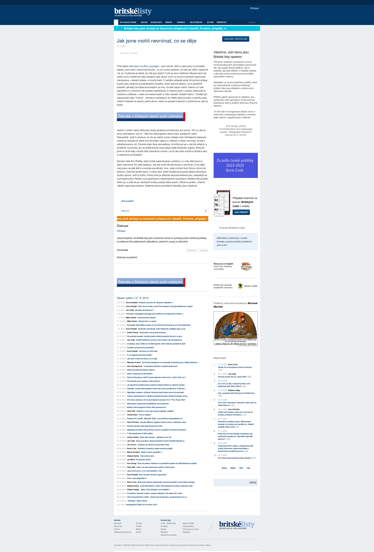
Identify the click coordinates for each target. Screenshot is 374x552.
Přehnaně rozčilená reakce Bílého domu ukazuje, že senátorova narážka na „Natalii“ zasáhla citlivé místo (236, 424)
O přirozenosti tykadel (146, 317)
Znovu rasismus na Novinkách (139, 373)
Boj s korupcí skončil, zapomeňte (152, 474)
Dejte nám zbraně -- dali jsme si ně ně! (155, 437)
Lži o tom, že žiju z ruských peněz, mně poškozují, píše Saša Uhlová (234, 384)
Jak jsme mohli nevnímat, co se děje (142, 358)
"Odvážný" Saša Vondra (137, 501)
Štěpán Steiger (133, 489)
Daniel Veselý (132, 332)
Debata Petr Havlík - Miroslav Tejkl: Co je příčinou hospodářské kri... (155, 418)
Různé (138, 532)
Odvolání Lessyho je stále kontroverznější (155, 448)
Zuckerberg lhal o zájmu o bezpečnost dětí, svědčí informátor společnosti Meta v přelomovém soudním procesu (235, 448)
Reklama (164, 532)
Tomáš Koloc (132, 414)
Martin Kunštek (133, 452)
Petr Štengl (131, 463)
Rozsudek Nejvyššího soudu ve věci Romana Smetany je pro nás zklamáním (159, 325)
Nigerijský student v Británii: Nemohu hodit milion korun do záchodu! (155, 392)
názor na (146, 66)
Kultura (117, 529)
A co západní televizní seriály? (139, 355)
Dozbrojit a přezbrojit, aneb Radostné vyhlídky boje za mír (162, 329)
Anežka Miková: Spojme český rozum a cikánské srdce (163, 422)
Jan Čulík (130, 310)
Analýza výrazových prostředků (140, 347)
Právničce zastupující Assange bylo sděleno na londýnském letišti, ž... (155, 314)
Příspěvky (222, 22)
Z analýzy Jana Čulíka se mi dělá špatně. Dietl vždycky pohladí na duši (156, 343)
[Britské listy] (151, 117)
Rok (241, 468)
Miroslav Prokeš (134, 362)
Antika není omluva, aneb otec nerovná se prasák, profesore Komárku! (235, 413)
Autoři (210, 22)
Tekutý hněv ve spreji (147, 321)
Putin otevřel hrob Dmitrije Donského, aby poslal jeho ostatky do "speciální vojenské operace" (235, 436)
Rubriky (181, 22)
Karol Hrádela (132, 302)
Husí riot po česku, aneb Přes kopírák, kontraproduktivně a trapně (165, 306)
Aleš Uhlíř (131, 411)
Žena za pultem (127, 201)
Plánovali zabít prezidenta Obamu (141, 370)
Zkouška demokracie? (144, 310)
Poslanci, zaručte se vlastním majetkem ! (156, 302)
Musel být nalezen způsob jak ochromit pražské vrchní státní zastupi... (166, 482)
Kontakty (164, 526)
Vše (248, 468)
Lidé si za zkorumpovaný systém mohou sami (155, 467)
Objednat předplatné (235, 39)
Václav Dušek (133, 437)
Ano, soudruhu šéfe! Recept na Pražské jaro (236, 394)
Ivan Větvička (233, 409)
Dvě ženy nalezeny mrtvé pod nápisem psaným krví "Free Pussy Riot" (156, 400)
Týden (224, 468)
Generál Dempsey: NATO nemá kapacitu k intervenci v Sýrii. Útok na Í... (156, 377)
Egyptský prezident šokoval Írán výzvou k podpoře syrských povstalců (156, 430)
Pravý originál (144, 414)
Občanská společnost (122, 532)
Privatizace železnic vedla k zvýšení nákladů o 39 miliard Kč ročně (154, 493)
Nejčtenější (220, 358)
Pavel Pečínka (133, 422)
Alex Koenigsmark (134, 366)
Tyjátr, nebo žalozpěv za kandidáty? (155, 489)
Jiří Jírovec (131, 444)
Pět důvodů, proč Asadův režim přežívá (143, 381)
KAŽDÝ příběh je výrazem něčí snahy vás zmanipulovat (159, 340)
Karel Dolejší (131, 306)
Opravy (163, 529)
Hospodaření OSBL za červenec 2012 (141, 504)
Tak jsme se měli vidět (148, 351)
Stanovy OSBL (188, 523)
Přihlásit (254, 8)
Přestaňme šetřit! (143, 459)
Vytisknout (125, 210)
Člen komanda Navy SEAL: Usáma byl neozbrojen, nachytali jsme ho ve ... (157, 497)
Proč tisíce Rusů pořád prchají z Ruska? (237, 458)
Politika (139, 526)
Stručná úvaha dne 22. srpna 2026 (234, 377)
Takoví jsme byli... (147, 456)
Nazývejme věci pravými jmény (153, 332)
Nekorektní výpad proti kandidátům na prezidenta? (148, 403)
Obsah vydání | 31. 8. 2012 (132, 298)
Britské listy (134, 12)
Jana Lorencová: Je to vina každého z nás (144, 471)
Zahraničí (117, 523)
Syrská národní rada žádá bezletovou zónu (144, 426)
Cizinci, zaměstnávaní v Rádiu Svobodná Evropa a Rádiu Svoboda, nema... (157, 396)
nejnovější (192, 250)
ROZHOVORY (156, 22)
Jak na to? (222, 245)
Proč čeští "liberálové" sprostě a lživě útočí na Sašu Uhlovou (237, 403)
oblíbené (203, 250)
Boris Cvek (131, 448)
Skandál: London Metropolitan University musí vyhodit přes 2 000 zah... (156, 388)
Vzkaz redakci (188, 526)
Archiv (144, 22)
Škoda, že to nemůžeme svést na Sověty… (235, 368)
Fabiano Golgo (234, 390)
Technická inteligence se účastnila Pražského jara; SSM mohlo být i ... (170, 362)
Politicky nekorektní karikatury (236, 304)
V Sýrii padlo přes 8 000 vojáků (140, 433)
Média (138, 529)
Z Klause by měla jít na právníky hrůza (153, 444)
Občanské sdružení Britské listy (142, 545)
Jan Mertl (131, 459)
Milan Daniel (131, 317)
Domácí (139, 523)
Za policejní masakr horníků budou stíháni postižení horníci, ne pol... (155, 336)
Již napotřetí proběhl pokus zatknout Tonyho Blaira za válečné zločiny (156, 385)
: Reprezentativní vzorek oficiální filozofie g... (160, 441)
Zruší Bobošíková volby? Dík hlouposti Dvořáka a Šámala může (166, 486)
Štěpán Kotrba (133, 456)
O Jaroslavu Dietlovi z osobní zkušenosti (160, 366)
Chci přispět (241, 212)
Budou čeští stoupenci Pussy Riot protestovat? (146, 407)
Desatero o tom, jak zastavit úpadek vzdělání (155, 411)
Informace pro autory (191, 529)
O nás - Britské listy (168, 523)
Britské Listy (237, 525)
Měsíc (233, 468)
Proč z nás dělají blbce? (137, 478)
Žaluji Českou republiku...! (151, 452)
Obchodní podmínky (169, 535)
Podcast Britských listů (232, 227)
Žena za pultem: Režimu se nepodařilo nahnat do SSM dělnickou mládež (167, 463)
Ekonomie (118, 526)
